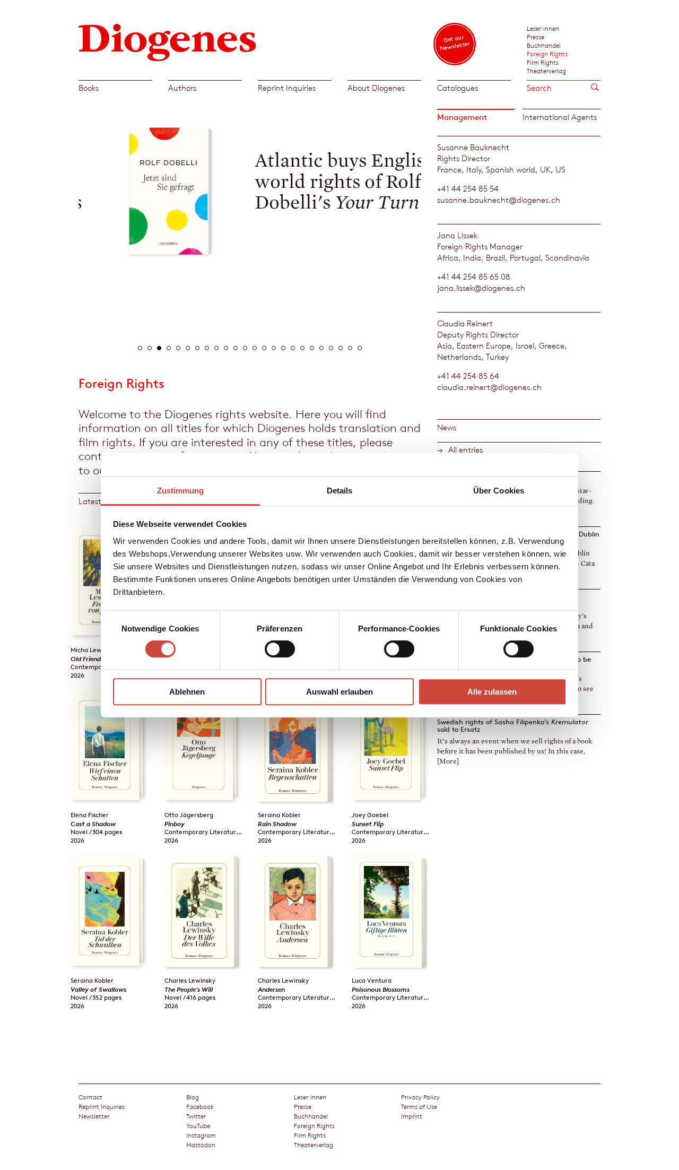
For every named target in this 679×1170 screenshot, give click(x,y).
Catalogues (457, 88)
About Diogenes (376, 88)
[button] (140, 348)
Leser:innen (543, 28)
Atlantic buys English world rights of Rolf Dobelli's (308, 181)
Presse (535, 36)
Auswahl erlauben (339, 691)
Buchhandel (544, 45)
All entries (465, 450)
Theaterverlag (546, 70)
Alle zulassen (492, 691)
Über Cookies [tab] (498, 490)
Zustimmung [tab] (180, 490)
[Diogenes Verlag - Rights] (168, 41)
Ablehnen (187, 691)
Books (89, 88)
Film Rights (543, 62)
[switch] (280, 648)
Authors (182, 88)
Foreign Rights (547, 53)
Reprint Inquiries (287, 88)
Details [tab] (340, 490)
